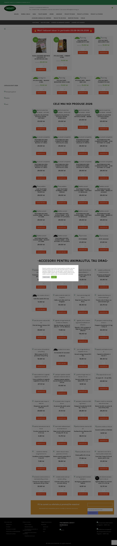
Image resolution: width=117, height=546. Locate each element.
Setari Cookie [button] (46, 277)
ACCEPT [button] (54, 277)
